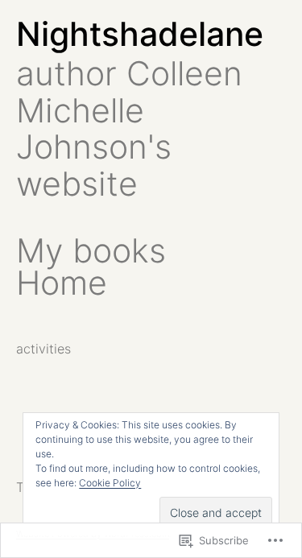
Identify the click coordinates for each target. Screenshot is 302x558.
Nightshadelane (139, 34)
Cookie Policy (110, 483)
